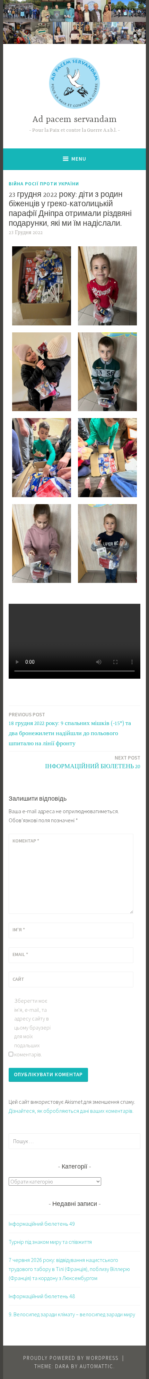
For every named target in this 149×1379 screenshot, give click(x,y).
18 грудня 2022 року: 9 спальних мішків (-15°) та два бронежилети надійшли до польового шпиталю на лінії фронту (70, 729)
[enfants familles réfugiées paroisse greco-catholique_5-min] (41, 457)
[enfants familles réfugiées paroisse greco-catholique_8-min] (107, 285)
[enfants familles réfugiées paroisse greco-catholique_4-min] (107, 457)
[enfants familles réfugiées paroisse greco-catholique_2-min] (107, 543)
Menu (78, 158)
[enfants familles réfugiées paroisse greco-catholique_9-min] (41, 285)
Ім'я (18, 929)
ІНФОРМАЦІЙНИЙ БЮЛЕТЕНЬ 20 (92, 762)
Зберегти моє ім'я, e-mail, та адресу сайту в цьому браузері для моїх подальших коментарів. (32, 1027)
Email (20, 954)
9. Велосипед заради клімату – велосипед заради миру (72, 1314)
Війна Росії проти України (44, 183)
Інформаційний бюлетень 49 (42, 1223)
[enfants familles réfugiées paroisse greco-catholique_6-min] (107, 371)
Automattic (96, 1366)
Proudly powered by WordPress (71, 1358)
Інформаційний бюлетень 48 (42, 1296)
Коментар (25, 841)
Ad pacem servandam (74, 120)
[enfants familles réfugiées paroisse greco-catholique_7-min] (41, 371)
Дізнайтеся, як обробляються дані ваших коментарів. (71, 1110)
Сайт (18, 979)
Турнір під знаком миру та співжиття (50, 1241)
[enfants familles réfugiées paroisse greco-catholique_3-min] (41, 543)
